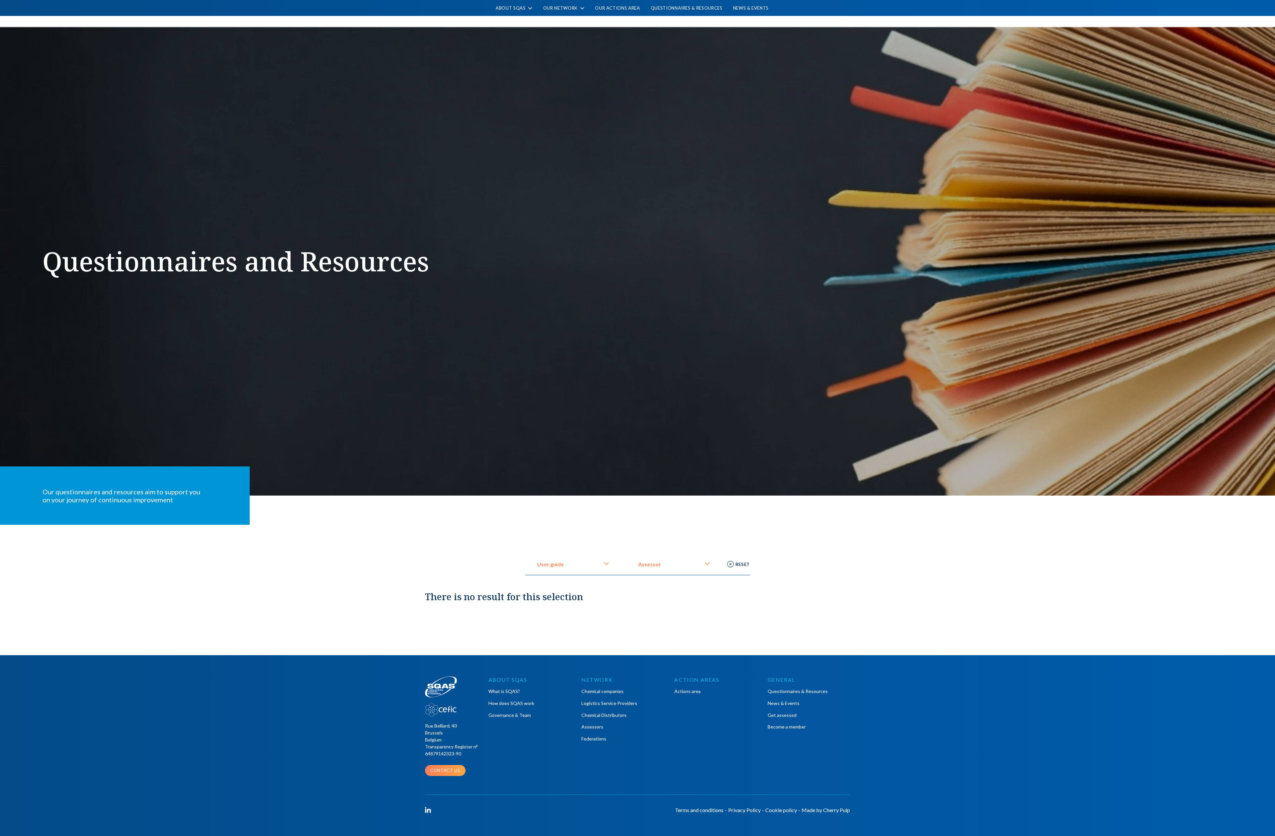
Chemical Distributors (604, 715)
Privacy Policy (744, 810)
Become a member (787, 727)
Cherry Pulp (836, 810)
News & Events (751, 8)
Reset (742, 564)
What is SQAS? (504, 691)
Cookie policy (781, 810)
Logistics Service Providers (609, 703)
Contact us (445, 770)
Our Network (561, 8)
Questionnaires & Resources (686, 8)
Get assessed (782, 715)
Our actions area (617, 8)
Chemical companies (602, 691)
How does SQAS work (511, 703)
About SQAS (511, 8)
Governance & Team (509, 715)
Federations (593, 738)
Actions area (687, 691)
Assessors (592, 727)
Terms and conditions (699, 810)
